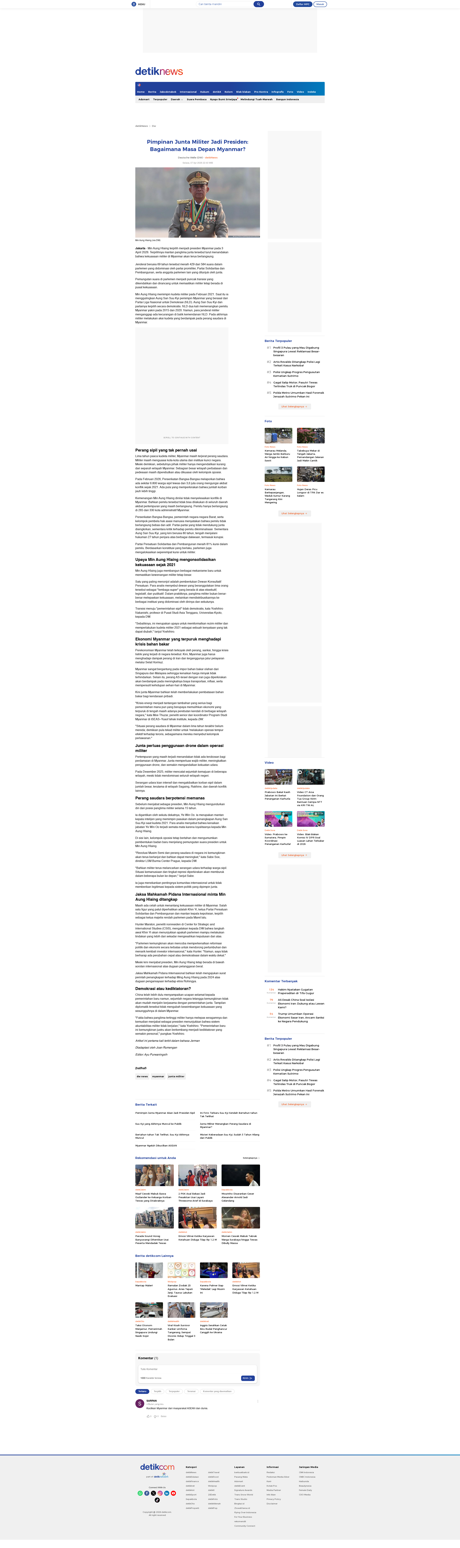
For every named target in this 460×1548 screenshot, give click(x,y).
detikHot (190, 1490)
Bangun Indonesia (287, 99)
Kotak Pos (272, 1486)
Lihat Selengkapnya (292, 406)
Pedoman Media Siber (278, 1477)
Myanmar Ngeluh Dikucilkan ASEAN (156, 1145)
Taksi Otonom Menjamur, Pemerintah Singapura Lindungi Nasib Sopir (148, 1330)
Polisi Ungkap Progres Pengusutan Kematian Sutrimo (296, 374)
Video (300, 91)
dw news (142, 1076)
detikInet (190, 1486)
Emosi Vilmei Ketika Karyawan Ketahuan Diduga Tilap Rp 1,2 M (197, 1238)
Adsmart (144, 99)
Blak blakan (243, 91)
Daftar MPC (302, 4)
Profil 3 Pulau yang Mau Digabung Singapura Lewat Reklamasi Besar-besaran (296, 351)
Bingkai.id (239, 1503)
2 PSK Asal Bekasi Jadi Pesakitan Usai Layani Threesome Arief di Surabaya (195, 1197)
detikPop (212, 1508)
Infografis (278, 91)
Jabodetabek (168, 91)
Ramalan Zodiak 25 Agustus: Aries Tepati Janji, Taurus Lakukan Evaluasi (180, 1290)
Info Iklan (271, 1494)
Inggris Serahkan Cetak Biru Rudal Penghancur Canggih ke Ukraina (213, 1329)
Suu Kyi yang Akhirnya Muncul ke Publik (158, 1123)
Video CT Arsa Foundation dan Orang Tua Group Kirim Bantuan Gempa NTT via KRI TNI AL (310, 799)
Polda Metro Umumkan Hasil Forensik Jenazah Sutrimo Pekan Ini (298, 394)
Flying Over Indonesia (245, 1512)
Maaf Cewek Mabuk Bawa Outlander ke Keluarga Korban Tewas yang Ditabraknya (153, 1197)
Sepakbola (191, 1499)
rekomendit (240, 1521)
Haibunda (304, 1481)
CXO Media (304, 1494)
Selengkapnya (250, 1158)
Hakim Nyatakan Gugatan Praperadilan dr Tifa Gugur (296, 991)
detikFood (213, 1477)
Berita (152, 91)
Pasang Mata (241, 1477)
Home (141, 91)
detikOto (190, 1503)
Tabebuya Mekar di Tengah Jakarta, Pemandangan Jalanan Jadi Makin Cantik (310, 455)
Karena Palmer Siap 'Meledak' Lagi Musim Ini (212, 1289)
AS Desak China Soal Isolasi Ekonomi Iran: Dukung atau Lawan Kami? (301, 1003)
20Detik (212, 1494)
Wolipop (212, 1486)
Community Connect (244, 1526)
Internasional (188, 91)
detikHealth (214, 1481)
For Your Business (243, 1517)
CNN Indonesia (306, 1472)
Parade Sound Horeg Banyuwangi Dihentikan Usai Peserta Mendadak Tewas (152, 1239)
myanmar (158, 1076)
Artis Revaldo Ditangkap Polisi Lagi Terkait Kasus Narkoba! (296, 363)
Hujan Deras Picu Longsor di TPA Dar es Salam (310, 492)
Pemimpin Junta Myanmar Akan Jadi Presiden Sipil (165, 1112)
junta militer (176, 1076)
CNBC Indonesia (307, 1477)
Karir (269, 1481)
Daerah (176, 99)
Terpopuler (160, 99)
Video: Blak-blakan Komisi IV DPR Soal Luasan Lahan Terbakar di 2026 (310, 839)
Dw (154, 125)
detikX (217, 91)
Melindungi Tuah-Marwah (257, 99)
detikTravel (213, 1472)
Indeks (312, 91)
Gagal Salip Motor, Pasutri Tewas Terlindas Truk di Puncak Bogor (295, 384)
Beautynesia (305, 1486)
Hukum (204, 91)
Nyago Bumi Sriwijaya (223, 99)
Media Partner (274, 1490)
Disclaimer (272, 1503)
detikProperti (192, 1508)
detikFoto (213, 1499)
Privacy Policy (274, 1499)
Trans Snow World (243, 1494)
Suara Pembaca (196, 99)
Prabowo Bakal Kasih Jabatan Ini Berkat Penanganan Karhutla (277, 795)
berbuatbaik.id (241, 1472)
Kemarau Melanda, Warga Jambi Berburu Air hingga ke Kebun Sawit (277, 455)
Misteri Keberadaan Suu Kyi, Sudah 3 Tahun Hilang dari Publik (229, 1136)
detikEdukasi (192, 1477)
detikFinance (192, 1481)
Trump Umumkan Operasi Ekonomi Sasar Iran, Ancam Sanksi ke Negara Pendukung (301, 1017)
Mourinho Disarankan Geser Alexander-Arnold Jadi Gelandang (238, 1197)
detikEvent (239, 1486)
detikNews (141, 125)
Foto (290, 91)
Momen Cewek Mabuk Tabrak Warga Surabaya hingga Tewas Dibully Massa (239, 1239)
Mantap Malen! (144, 1285)
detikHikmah (214, 1503)
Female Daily (305, 1490)
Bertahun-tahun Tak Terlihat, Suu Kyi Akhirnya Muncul (162, 1136)
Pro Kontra (261, 91)
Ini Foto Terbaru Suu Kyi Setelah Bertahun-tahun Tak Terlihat (228, 1114)
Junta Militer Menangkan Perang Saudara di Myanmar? (225, 1125)
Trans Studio (240, 1499)
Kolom (229, 91)
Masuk (320, 4)
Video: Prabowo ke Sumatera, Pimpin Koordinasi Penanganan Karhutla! (278, 839)
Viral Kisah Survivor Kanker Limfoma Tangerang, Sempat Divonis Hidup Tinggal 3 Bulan (181, 1332)
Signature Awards (243, 1490)
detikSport (191, 1494)
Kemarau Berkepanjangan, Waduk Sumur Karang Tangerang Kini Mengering (277, 496)
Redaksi (271, 1472)
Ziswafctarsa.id (242, 1508)
